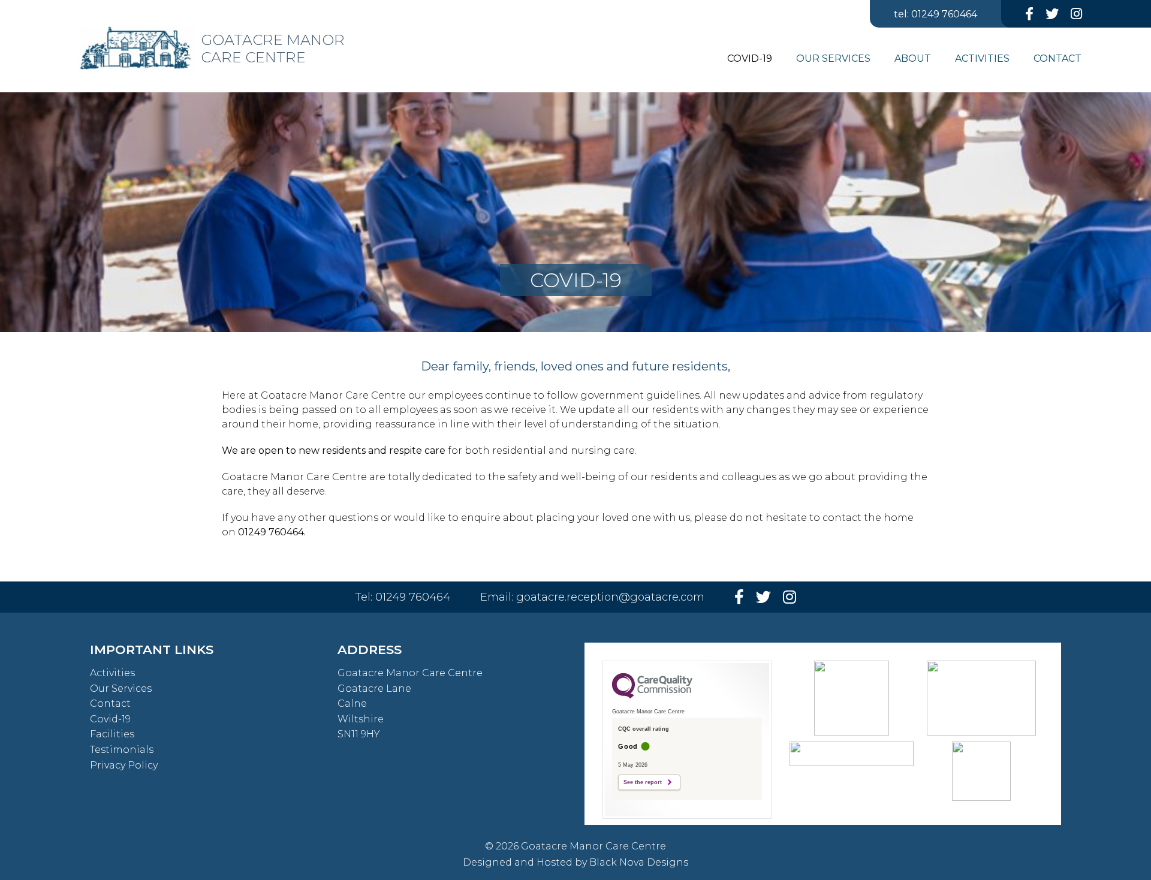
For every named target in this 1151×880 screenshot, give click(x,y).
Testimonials (121, 749)
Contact (110, 703)
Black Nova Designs (638, 862)
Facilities (112, 734)
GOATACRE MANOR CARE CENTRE (273, 48)
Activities (112, 673)
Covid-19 (110, 719)
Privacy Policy (124, 765)
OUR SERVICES (833, 58)
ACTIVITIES (982, 58)
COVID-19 (749, 58)
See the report (642, 782)
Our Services (121, 688)
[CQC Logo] (652, 695)
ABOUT (912, 58)
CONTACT (1057, 58)
